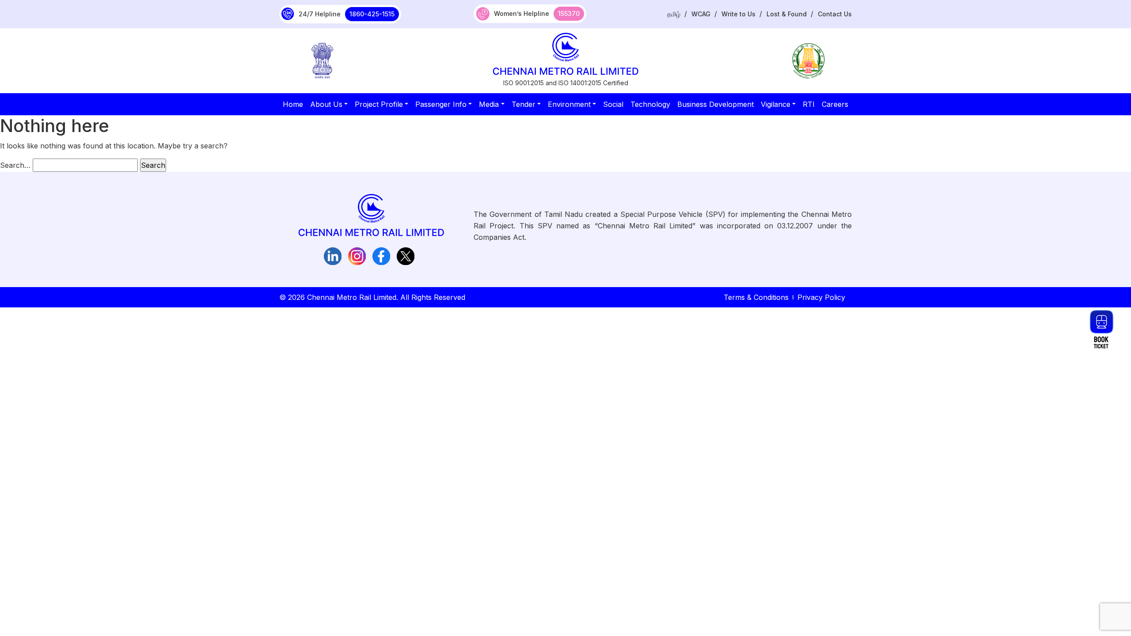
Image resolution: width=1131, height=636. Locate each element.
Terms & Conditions (756, 297)
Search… (15, 165)
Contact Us (835, 14)
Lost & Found (787, 14)
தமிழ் (673, 14)
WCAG (700, 14)
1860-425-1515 (372, 14)
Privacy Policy (821, 297)
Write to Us (738, 14)
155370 (569, 13)
